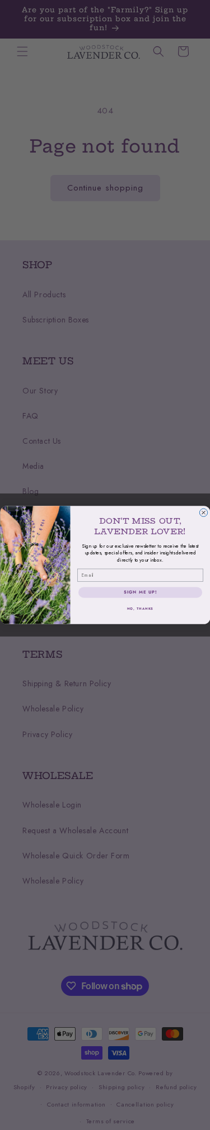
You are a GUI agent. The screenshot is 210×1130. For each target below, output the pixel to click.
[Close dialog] (203, 512)
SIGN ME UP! (139, 592)
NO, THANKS (140, 608)
